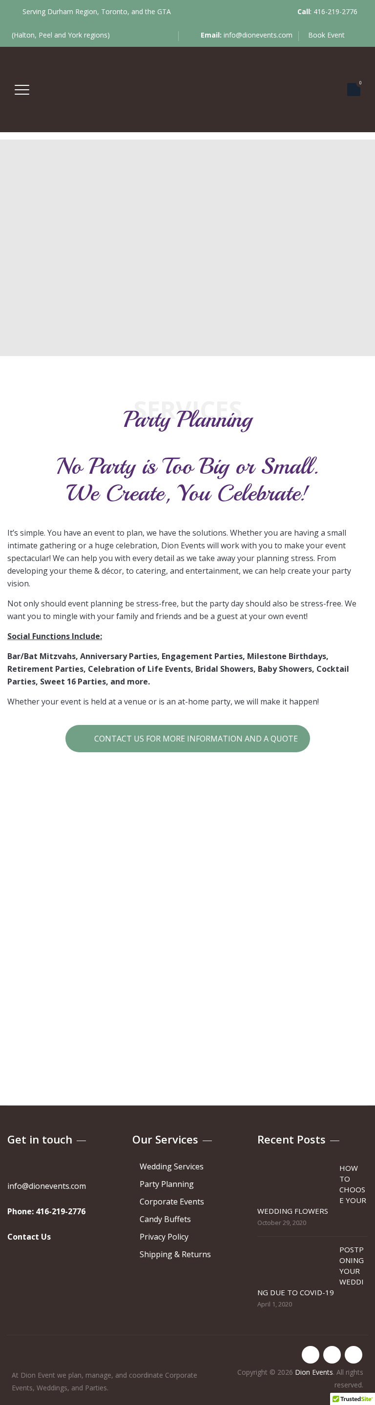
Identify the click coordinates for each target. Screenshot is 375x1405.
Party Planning (167, 1184)
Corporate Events (172, 1201)
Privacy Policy (164, 1236)
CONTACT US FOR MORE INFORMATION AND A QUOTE (195, 738)
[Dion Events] (186, 89)
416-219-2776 (335, 11)
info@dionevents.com (258, 35)
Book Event (327, 35)
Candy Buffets (165, 1219)
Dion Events (314, 1372)
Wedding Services (172, 1166)
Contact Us (29, 1236)
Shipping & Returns (175, 1254)
